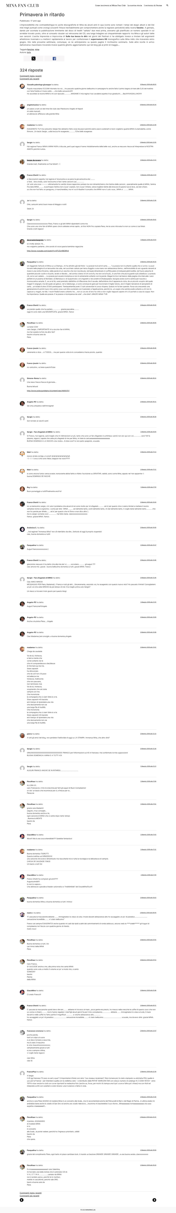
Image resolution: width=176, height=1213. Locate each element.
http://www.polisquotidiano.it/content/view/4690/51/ (48, 391)
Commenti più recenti (29, 79)
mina (37, 49)
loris (29, 52)
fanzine (30, 49)
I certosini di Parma (153, 5)
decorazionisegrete (35, 240)
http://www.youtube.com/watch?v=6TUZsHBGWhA (48, 251)
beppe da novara (34, 160)
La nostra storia (135, 5)
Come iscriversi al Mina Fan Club (110, 5)
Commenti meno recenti (31, 76)
